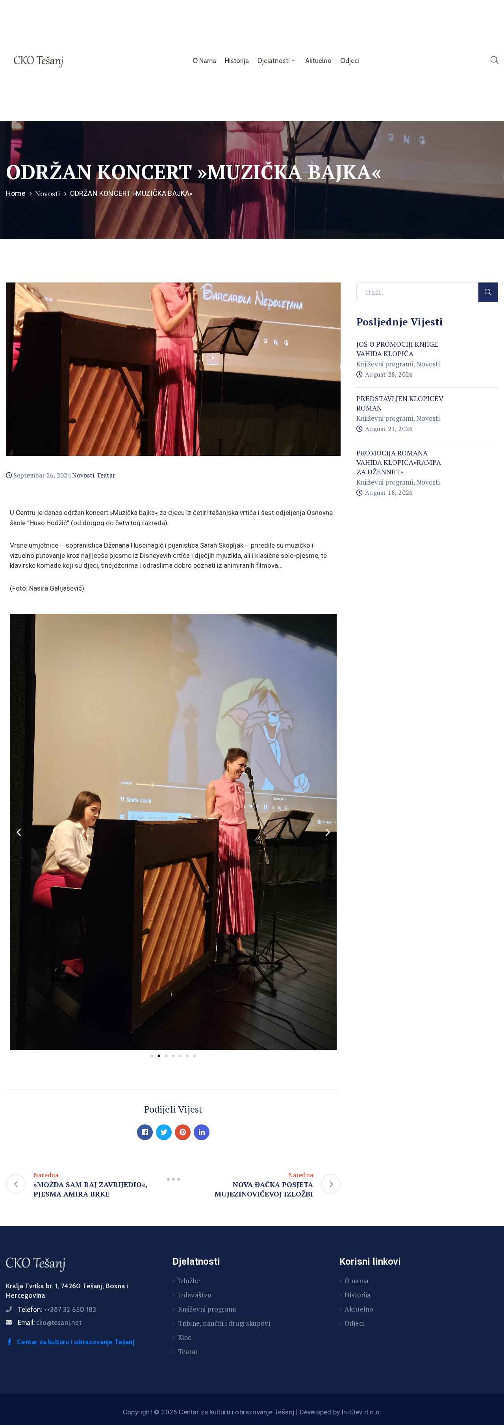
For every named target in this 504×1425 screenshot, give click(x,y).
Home (16, 193)
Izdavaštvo (195, 1294)
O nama (204, 61)
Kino (185, 1337)
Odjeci (349, 61)
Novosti (47, 193)
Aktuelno (318, 61)
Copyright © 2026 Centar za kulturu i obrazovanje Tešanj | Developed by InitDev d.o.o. (252, 1412)
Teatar (105, 475)
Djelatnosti (274, 61)
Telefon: (57, 1310)
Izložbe (189, 1280)
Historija (237, 61)
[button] (152, 1056)
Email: (50, 1323)
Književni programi (384, 363)
